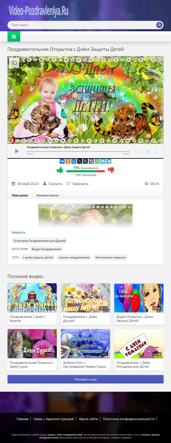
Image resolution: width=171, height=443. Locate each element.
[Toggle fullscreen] (155, 151)
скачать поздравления (74, 257)
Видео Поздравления (46, 249)
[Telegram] (108, 161)
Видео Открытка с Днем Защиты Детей (134, 318)
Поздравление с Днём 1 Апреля (28, 318)
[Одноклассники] (67, 161)
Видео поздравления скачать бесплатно (39, 10)
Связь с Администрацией (54, 419)
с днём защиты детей (38, 257)
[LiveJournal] (85, 161)
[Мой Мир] (73, 161)
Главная (22, 419)
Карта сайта (88, 419)
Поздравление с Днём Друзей (80, 318)
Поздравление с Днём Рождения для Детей (133, 364)
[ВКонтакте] (62, 161)
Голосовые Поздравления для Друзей (39, 240)
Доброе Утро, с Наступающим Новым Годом (84, 364)
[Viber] (91, 161)
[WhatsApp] (97, 161)
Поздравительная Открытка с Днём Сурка (32, 364)
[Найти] (159, 25)
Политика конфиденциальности (129, 419)
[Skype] (103, 161)
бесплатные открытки (111, 257)
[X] (79, 161)
